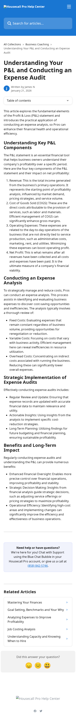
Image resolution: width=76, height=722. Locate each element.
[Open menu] (69, 6)
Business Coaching (37, 44)
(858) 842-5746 (38, 566)
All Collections (12, 44)
